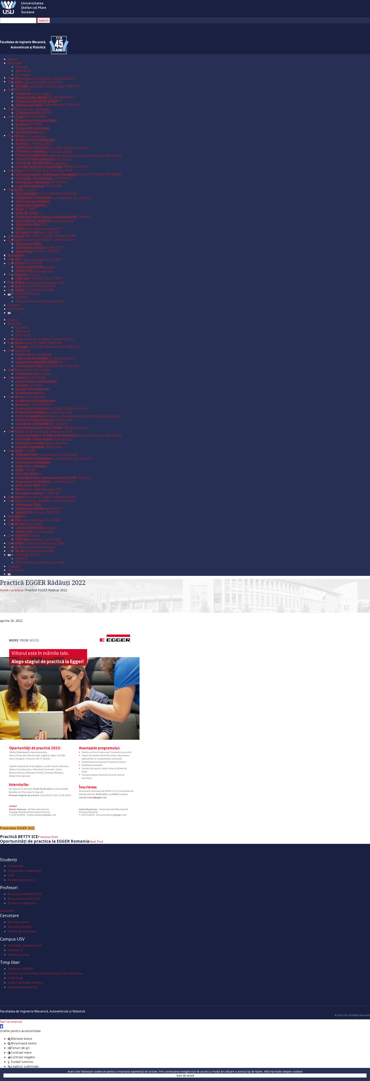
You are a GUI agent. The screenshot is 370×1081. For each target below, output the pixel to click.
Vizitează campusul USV (25, 945)
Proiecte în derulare (22, 903)
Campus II (15, 950)
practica (17, 590)
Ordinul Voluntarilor (22, 987)
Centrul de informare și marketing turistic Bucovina (45, 973)
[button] (1, 1026)
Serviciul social (18, 954)
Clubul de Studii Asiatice (25, 982)
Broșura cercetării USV (24, 898)
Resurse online (18, 922)
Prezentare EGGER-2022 (17, 828)
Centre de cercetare (22, 931)
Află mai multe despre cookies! (283, 1071)
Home (4, 590)
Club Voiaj (15, 978)
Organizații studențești (24, 870)
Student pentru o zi (22, 880)
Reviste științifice (20, 927)
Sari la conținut (11, 1022)
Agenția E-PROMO (21, 969)
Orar (11, 875)
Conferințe (15, 866)
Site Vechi (7, 911)
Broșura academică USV (25, 894)
